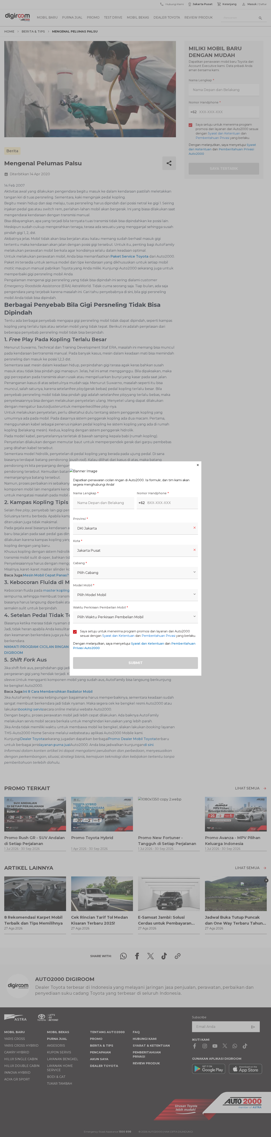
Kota (77, 541)
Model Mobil (83, 585)
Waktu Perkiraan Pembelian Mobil (100, 607)
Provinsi (80, 519)
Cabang (80, 563)
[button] (135, 465)
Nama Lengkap (85, 493)
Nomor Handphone (153, 493)
